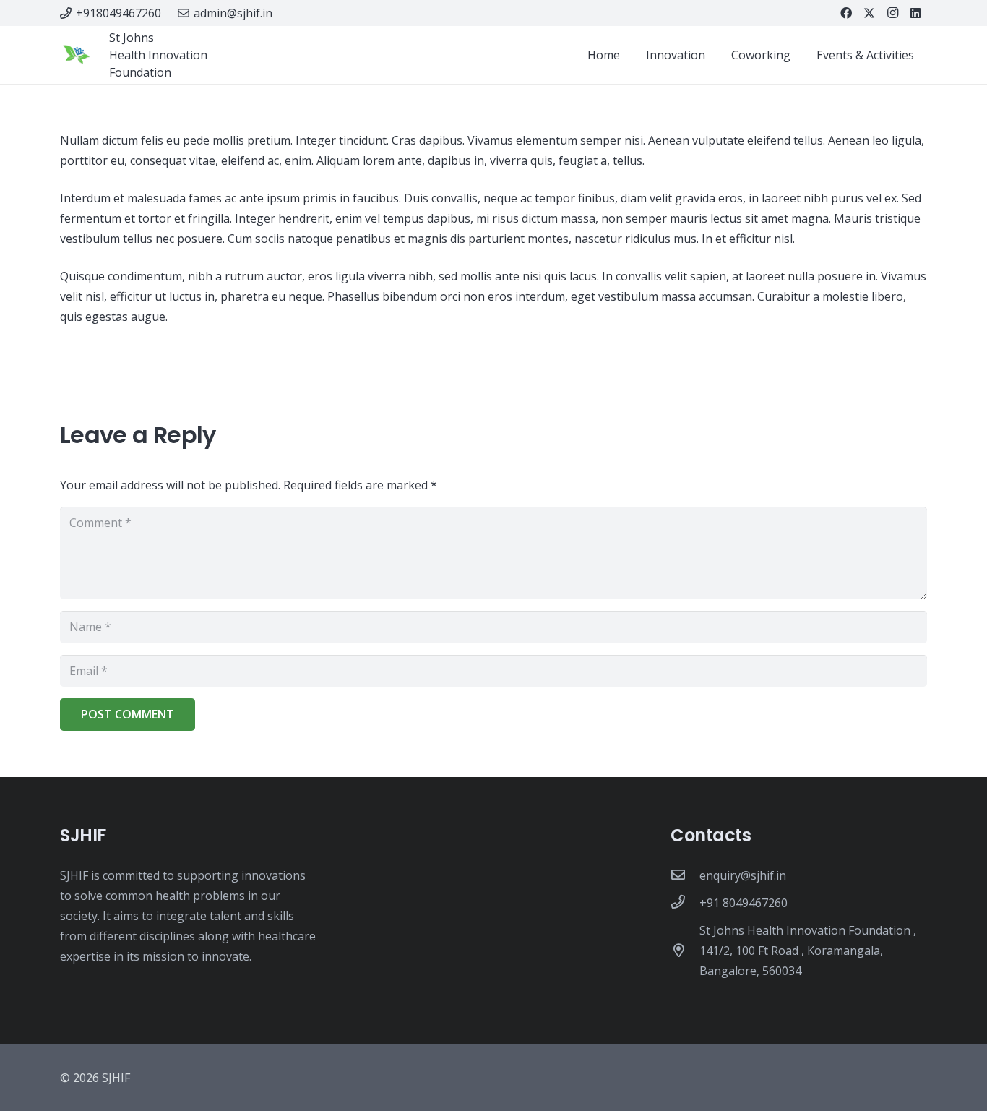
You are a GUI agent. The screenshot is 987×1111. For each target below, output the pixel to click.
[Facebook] (846, 13)
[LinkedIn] (915, 13)
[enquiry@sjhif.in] (685, 875)
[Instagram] (892, 13)
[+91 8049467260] (685, 903)
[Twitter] (869, 13)
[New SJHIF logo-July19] (76, 55)
